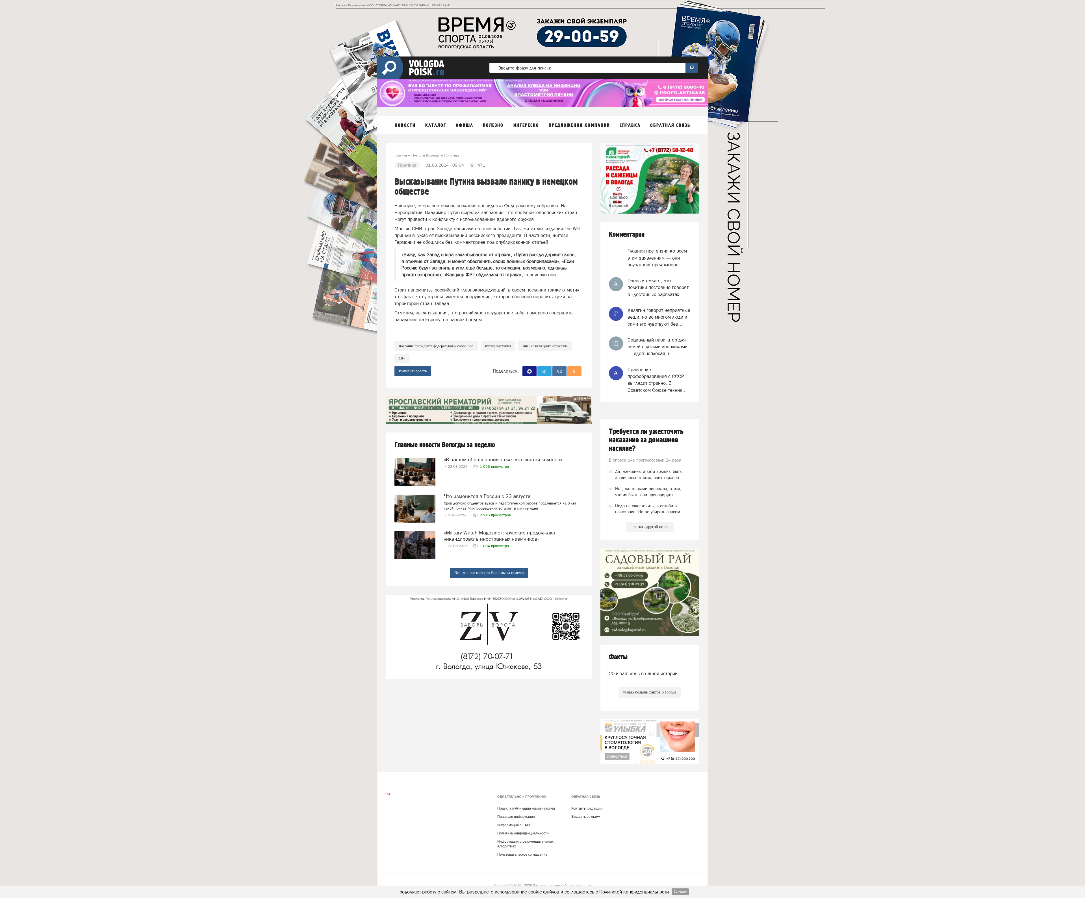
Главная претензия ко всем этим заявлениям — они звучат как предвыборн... (657, 258)
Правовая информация (516, 817)
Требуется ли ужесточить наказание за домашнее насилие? (646, 440)
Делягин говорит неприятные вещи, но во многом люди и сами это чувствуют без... (659, 317)
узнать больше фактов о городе (649, 692)
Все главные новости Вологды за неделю (489, 573)
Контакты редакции (587, 808)
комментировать (413, 371)
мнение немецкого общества (545, 346)
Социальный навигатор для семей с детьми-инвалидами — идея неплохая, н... (657, 346)
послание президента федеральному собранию (436, 346)
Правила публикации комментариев (526, 808)
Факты (618, 657)
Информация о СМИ (513, 825)
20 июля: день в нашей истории (643, 673)
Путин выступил (498, 346)
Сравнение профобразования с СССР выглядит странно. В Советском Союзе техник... (657, 380)
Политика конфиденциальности (523, 833)
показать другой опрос (649, 527)
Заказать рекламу (585, 817)
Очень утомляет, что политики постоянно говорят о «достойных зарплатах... (658, 287)
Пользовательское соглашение (522, 854)
